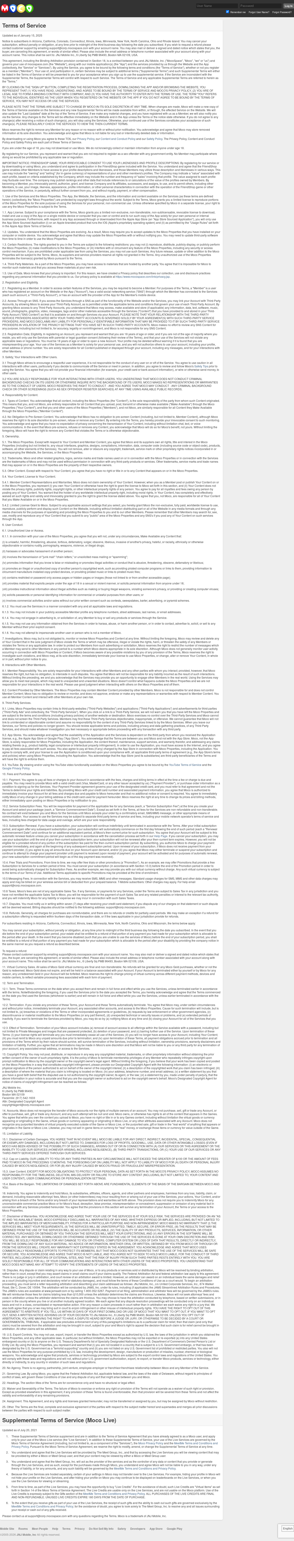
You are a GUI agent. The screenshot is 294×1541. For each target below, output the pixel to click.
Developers (137, 1529)
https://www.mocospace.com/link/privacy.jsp (143, 276)
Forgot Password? (282, 12)
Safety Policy (154, 139)
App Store (156, 1529)
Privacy (80, 1529)
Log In (289, 6)
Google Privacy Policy (15, 768)
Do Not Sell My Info (101, 1529)
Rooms (23, 1529)
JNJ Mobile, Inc (26, 1535)
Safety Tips (201, 366)
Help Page (160, 836)
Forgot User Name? (259, 12)
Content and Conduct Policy (118, 139)
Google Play (174, 1529)
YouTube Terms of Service (185, 765)
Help (55, 1529)
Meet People (40, 1529)
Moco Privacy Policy (150, 1443)
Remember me (238, 12)
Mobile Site (7, 1529)
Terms (66, 1529)
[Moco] (17, 12)
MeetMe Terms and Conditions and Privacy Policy (144, 1468)
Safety (122, 1529)
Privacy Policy (85, 139)
